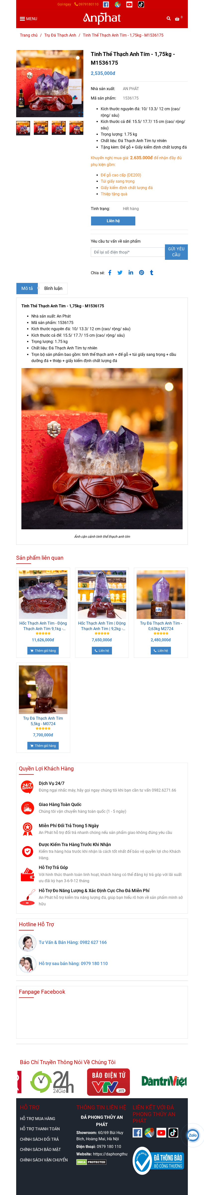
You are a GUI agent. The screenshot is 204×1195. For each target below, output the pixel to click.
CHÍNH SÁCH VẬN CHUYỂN (44, 1160)
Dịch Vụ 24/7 (51, 783)
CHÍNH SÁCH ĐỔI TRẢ (39, 1139)
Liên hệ (113, 220)
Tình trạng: (101, 208)
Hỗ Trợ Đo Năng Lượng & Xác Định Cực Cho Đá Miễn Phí (94, 890)
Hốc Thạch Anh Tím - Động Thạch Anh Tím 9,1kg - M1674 (43, 626)
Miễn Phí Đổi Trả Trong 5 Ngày (69, 825)
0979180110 (89, 4)
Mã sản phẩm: (104, 98)
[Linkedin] (131, 273)
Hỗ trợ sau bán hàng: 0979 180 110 (73, 963)
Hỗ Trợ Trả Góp (53, 867)
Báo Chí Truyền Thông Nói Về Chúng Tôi (67, 1062)
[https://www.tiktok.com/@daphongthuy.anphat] (141, 4)
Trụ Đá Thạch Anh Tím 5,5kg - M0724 (43, 721)
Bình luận (53, 288)
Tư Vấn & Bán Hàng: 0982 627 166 (73, 942)
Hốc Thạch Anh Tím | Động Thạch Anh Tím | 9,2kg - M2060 (102, 626)
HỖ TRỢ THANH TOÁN (40, 1129)
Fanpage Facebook (42, 992)
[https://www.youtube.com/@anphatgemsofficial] (130, 4)
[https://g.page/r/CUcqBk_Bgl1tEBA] (118, 4)
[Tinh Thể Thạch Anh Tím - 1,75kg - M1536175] (102, 18)
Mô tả (27, 288)
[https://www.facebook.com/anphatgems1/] (106, 4)
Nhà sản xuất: (103, 88)
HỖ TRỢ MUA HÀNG (37, 1118)
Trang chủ (29, 35)
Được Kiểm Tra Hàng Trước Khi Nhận (75, 844)
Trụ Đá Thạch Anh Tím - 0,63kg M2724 (161, 626)
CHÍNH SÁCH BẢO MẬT (40, 1149)
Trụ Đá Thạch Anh (60, 35)
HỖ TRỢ (29, 1107)
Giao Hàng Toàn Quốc (60, 804)
